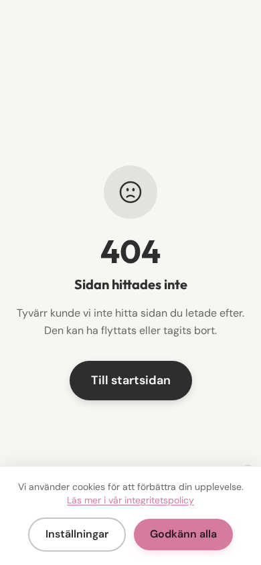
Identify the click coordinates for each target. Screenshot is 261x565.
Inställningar (77, 534)
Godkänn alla (183, 534)
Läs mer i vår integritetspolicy (130, 500)
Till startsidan (131, 380)
